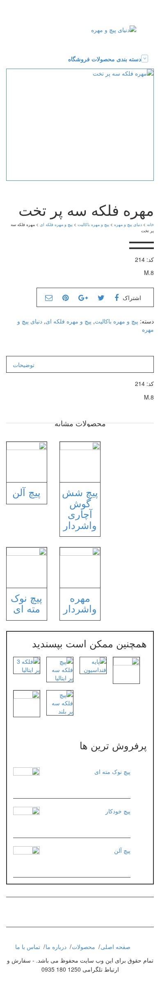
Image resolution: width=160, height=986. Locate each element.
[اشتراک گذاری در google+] (83, 297)
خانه (150, 224)
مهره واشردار (80, 602)
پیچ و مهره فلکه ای (56, 224)
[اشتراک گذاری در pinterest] (65, 297)
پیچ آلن (26, 492)
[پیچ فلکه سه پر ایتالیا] (60, 669)
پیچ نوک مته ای (26, 602)
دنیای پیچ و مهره (128, 224)
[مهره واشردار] (126, 669)
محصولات (83, 946)
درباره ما (56, 946)
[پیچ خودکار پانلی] (27, 703)
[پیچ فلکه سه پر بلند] (60, 702)
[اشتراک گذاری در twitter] (101, 297)
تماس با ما (27, 946)
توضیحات (23, 364)
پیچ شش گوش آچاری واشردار (80, 508)
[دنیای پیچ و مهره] (113, 29)
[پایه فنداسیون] (93, 664)
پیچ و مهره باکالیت (93, 224)
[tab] (23, 364)
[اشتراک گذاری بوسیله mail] (49, 297)
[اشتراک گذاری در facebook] (116, 297)
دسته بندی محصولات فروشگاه (104, 59)
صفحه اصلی (115, 946)
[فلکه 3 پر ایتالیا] (27, 664)
